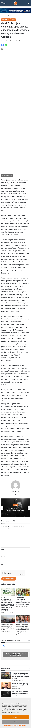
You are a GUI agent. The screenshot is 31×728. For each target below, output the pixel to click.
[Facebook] (2, 45)
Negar (15, 722)
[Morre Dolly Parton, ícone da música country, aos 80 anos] (6, 694)
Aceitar (15, 717)
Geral (9, 15)
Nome (3, 549)
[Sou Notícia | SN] (15, 3)
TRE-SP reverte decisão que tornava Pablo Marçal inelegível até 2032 (20, 684)
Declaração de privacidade (20, 725)
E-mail (3, 557)
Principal (4, 15)
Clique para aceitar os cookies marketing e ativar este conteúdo (15, 654)
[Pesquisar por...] (29, 4)
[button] (28, 700)
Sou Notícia (5, 40)
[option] (15, 507)
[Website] (15, 495)
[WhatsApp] (6, 45)
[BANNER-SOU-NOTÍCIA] (15, 10)
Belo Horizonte (6, 19)
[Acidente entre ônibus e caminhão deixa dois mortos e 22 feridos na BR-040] (8, 619)
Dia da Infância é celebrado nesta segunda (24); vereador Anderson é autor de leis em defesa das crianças (23, 601)
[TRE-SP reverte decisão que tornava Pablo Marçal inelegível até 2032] (6, 685)
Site (2, 564)
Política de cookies (8, 725)
